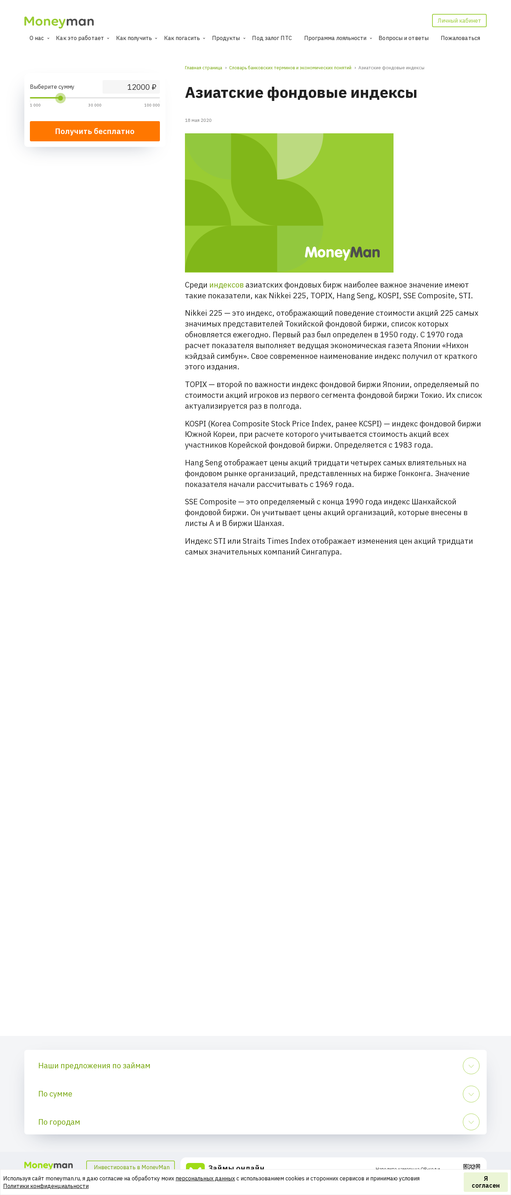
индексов (226, 285)
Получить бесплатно (95, 131)
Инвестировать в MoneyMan (132, 1167)
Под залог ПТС (272, 37)
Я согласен (486, 1181)
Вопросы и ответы (404, 37)
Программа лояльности (335, 37)
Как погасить (182, 37)
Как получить (134, 37)
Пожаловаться (460, 37)
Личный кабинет (459, 20)
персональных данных (205, 1178)
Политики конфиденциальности (46, 1185)
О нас (37, 37)
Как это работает (80, 37)
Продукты (226, 37)
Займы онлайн (236, 1168)
